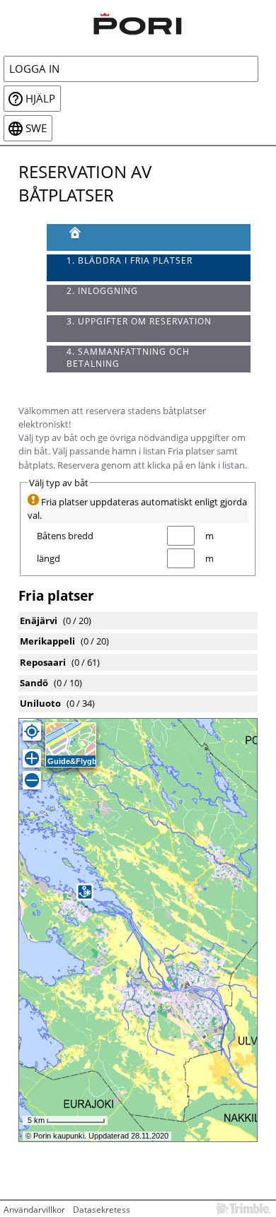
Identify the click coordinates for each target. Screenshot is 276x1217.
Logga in (34, 68)
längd (48, 558)
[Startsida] (138, 22)
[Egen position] (32, 731)
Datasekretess (101, 1209)
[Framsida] (149, 237)
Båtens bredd (65, 535)
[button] (84, 892)
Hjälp (40, 98)
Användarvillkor (34, 1209)
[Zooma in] (32, 758)
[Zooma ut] (32, 780)
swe (36, 128)
